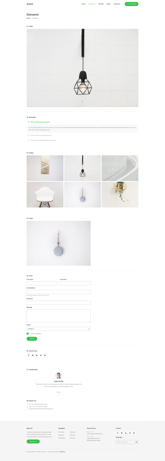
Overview (61, 432)
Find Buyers (61, 438)
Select (28, 325)
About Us (61, 435)
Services (72, 438)
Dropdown (92, 4)
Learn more (33, 441)
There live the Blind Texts (94, 434)
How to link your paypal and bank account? (43, 140)
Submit (32, 338)
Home (83, 4)
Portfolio (101, 4)
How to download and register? (40, 122)
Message (29, 307)
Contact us (117, 4)
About (108, 4)
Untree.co (62, 451)
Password (30, 298)
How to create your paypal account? (41, 135)
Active (30, 4)
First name (30, 279)
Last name (63, 279)
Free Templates (131, 4)
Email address (31, 288)
